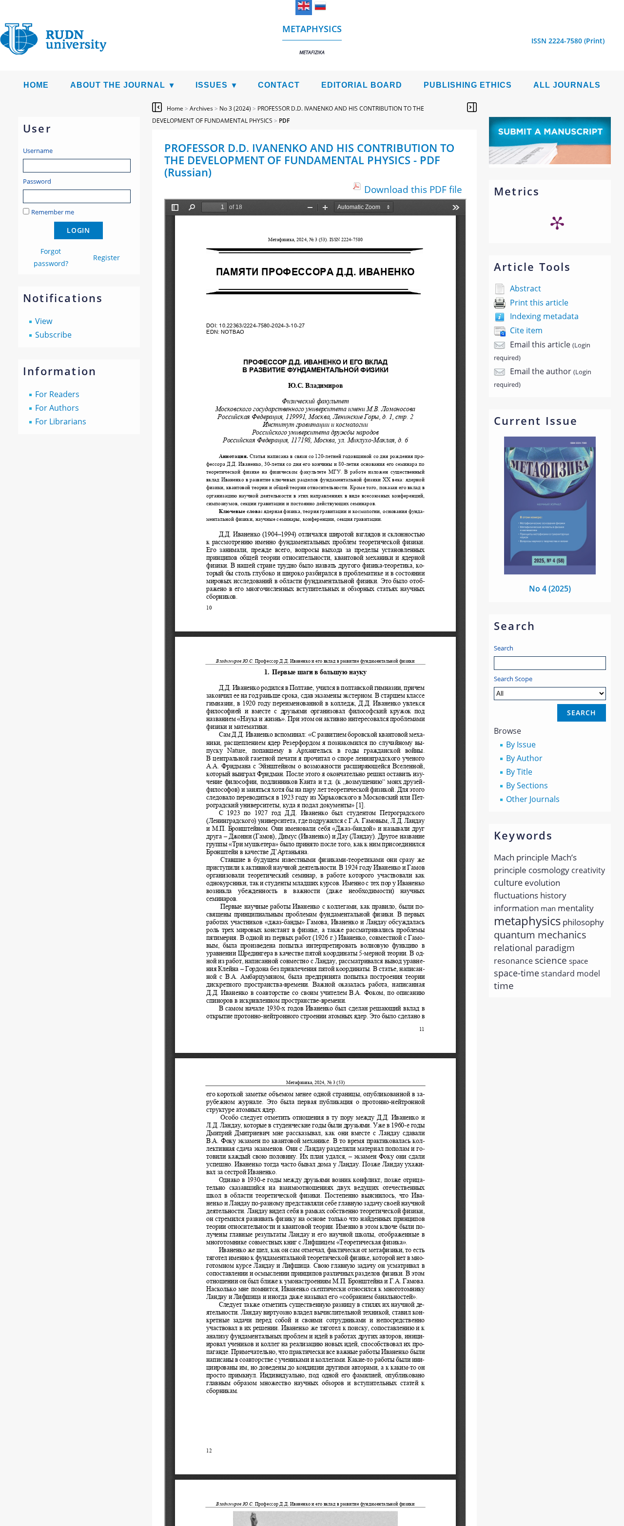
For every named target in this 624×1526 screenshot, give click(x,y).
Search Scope (513, 678)
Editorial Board (361, 85)
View (43, 321)
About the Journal (117, 85)
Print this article (539, 302)
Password (37, 181)
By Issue (521, 744)
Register (106, 257)
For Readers (57, 394)
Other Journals (533, 799)
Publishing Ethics (468, 85)
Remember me (52, 212)
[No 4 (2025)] (550, 571)
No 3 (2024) (235, 108)
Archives (201, 108)
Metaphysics (312, 39)
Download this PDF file (413, 189)
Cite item (526, 330)
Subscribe (53, 334)
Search (503, 648)
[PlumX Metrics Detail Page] (557, 222)
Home (36, 85)
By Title (519, 771)
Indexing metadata (544, 316)
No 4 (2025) (550, 588)
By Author (524, 758)
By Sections (527, 785)
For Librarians (60, 421)
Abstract (525, 288)
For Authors (57, 407)
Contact (279, 85)
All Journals (567, 85)
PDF (284, 120)
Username (38, 150)
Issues (211, 85)
